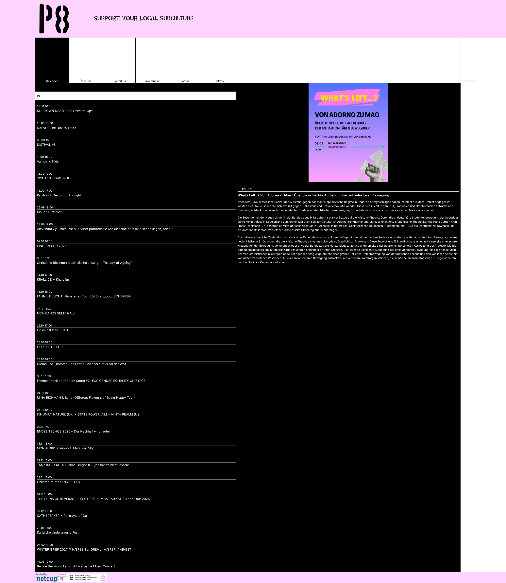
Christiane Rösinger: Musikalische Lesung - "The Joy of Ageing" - (85, 263)
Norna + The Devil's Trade (56, 128)
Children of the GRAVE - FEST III (61, 482)
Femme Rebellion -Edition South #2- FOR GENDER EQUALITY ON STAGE (91, 381)
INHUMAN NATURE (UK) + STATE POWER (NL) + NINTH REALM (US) (89, 414)
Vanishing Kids (48, 161)
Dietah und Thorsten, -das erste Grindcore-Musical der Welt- (82, 364)
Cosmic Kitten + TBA (52, 330)
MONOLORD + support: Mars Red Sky (65, 448)
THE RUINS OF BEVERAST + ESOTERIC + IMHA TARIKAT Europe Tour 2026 (93, 499)
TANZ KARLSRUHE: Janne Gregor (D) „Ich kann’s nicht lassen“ (83, 465)
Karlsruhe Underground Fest (58, 532)
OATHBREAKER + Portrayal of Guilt (63, 516)
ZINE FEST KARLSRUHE (54, 178)
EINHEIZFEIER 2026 (52, 246)
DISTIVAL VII (46, 145)
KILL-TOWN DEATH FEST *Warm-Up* (65, 111)
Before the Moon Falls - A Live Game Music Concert (76, 566)
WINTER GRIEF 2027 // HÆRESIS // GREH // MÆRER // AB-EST (84, 549)
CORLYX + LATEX (50, 347)
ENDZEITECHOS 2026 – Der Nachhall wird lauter (73, 431)
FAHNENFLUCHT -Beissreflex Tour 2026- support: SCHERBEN (84, 296)
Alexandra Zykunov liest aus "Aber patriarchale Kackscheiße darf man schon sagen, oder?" (105, 229)
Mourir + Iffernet (49, 212)
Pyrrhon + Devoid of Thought (59, 195)
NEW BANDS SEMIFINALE (56, 313)
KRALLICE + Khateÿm (53, 279)
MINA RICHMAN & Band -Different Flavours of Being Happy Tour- (86, 397)
